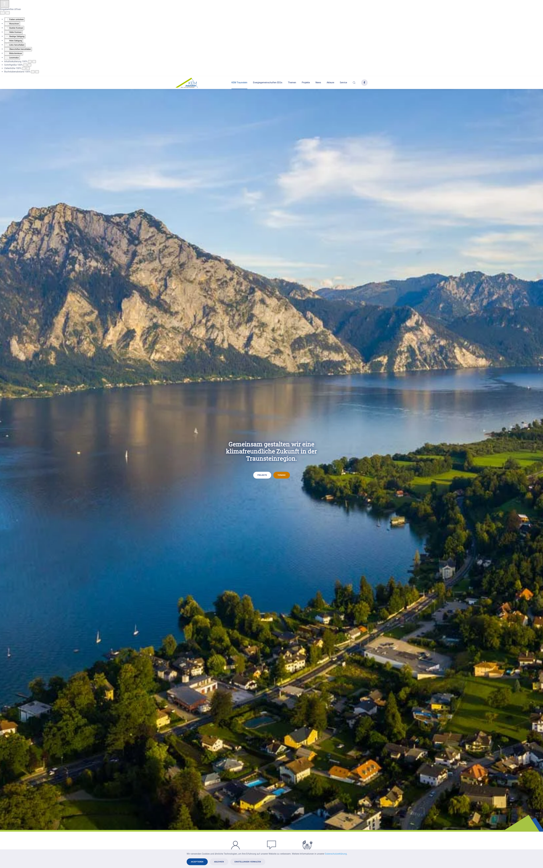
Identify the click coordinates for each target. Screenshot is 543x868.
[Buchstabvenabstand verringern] (33, 71)
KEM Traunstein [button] (239, 82)
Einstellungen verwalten (248, 862)
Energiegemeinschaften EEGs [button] (267, 82)
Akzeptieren (197, 862)
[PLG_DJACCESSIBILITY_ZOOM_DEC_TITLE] (30, 61)
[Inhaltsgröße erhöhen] (34, 61)
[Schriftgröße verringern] (25, 64)
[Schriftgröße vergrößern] (29, 64)
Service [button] (343, 82)
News (318, 82)
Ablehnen (219, 862)
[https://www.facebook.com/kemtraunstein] (364, 82)
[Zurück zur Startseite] (186, 82)
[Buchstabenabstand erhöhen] (37, 71)
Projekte (306, 82)
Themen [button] (292, 82)
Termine (282, 475)
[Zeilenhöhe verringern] (24, 68)
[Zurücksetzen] (2, 13)
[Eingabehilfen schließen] (7, 12)
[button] (354, 82)
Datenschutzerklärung (336, 853)
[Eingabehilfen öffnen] (4, 4)
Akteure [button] (330, 82)
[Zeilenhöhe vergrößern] (28, 68)
